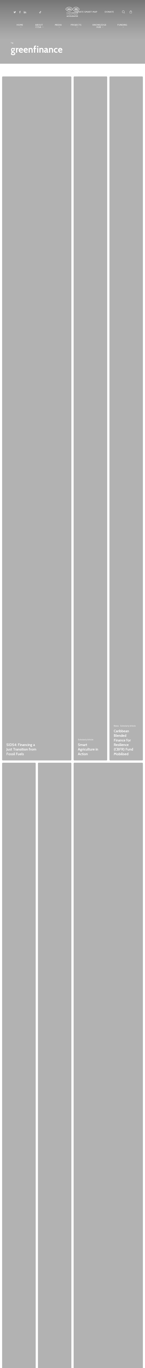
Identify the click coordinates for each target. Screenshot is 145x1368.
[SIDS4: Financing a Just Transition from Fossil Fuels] (36, 418)
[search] (123, 11)
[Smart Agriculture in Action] (90, 418)
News (116, 726)
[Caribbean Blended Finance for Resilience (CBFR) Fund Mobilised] (126, 418)
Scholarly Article (85, 739)
